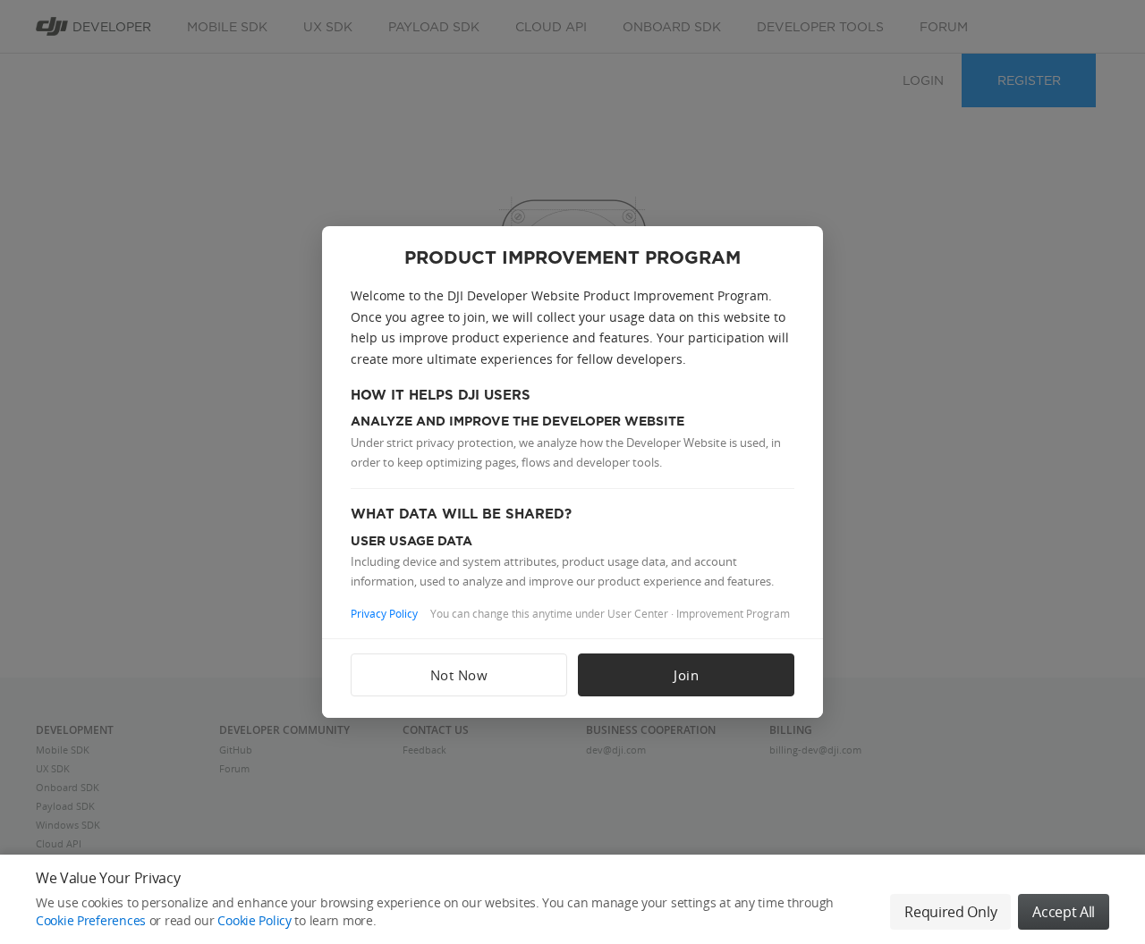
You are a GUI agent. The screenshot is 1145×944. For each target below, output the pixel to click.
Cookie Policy (254, 920)
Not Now (459, 675)
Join (686, 675)
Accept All (1063, 912)
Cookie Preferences (91, 920)
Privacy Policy (384, 613)
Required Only (950, 912)
